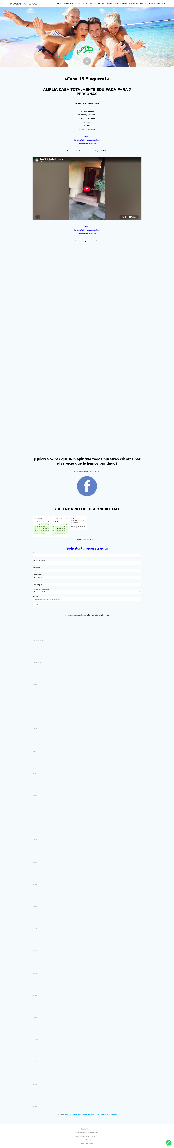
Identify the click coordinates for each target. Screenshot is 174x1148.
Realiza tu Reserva (147, 4)
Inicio (59, 4)
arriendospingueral (70, 1114)
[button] (168, 1142)
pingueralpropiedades (86, 1114)
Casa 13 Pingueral (102, 1114)
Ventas (110, 4)
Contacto (161, 4)
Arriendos (82, 4)
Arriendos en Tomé (97, 4)
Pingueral (23, 4)
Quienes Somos (69, 4)
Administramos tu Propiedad (126, 4)
